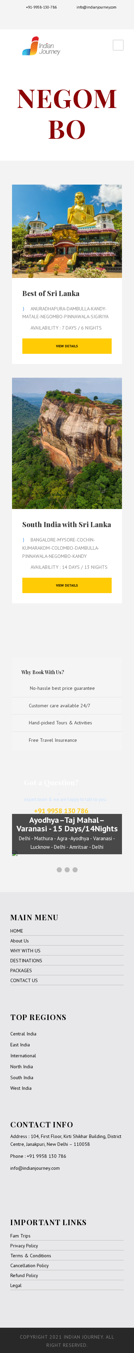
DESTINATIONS (26, 960)
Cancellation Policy (29, 1265)
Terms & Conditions (30, 1255)
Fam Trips (20, 1236)
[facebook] (51, 18)
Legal (16, 1285)
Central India (23, 1034)
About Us (19, 941)
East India (20, 1045)
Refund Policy (24, 1275)
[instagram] (82, 18)
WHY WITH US (25, 951)
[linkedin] (62, 18)
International (23, 1056)
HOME (16, 931)
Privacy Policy (24, 1246)
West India (21, 1088)
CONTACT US (24, 980)
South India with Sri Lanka (66, 524)
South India (21, 1077)
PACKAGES (21, 970)
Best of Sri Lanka (50, 293)
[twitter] (72, 18)
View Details (67, 346)
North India (21, 1066)
